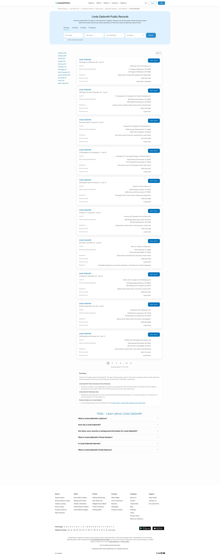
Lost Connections (117, 500)
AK (69, 530)
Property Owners (116, 510)
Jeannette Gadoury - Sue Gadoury (116, 9)
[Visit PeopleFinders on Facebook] (162, 553)
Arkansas (62, 56)
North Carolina (64, 72)
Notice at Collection (136, 519)
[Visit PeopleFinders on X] (157, 553)
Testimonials (134, 504)
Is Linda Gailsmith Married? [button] (89, 444)
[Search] (145, 3)
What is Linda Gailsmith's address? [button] (92, 418)
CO (83, 530)
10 (126, 363)
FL (92, 530)
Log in (152, 3)
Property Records (61, 510)
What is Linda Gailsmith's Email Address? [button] (95, 450)
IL (104, 530)
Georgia (62, 61)
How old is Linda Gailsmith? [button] (89, 425)
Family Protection (98, 507)
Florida (61, 58)
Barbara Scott (133, 403)
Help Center (153, 497)
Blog (131, 507)
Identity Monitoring (99, 497)
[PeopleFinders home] (63, 3)
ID (102, 530)
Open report (154, 60)
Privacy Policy (134, 516)
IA (99, 530)
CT (86, 530)
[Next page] (131, 363)
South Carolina (64, 75)
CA (80, 530)
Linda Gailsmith (85, 59)
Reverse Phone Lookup (62, 500)
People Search (62, 9)
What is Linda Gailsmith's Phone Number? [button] (95, 437)
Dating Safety (97, 510)
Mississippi (62, 69)
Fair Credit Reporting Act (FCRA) (100, 539)
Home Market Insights (81, 510)
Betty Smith (116, 403)
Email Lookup (59, 507)
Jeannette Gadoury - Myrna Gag (92, 9)
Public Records (60, 513)
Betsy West (141, 403)
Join (161, 3)
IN (106, 530)
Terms (132, 513)
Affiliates (133, 510)
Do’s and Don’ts (154, 504)
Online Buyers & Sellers (81, 507)
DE (89, 530)
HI (97, 530)
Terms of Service (113, 541)
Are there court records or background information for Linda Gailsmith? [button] (107, 431)
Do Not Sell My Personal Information (110, 545)
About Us (133, 497)
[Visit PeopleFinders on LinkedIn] (159, 553)
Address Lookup (60, 504)
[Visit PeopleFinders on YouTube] (164, 553)
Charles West (125, 403)
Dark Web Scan (98, 500)
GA (95, 530)
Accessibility (58, 553)
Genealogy (114, 507)
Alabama (62, 53)
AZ (77, 530)
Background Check (80, 500)
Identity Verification (80, 504)
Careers (132, 500)
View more (111, 530)
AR (74, 530)
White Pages (115, 497)
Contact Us (152, 500)
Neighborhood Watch (99, 504)
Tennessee (62, 78)
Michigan (62, 67)
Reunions (114, 504)
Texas (61, 80)
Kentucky (62, 64)
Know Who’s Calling (80, 497)
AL (71, 530)
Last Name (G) (74, 9)
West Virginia (63, 83)
